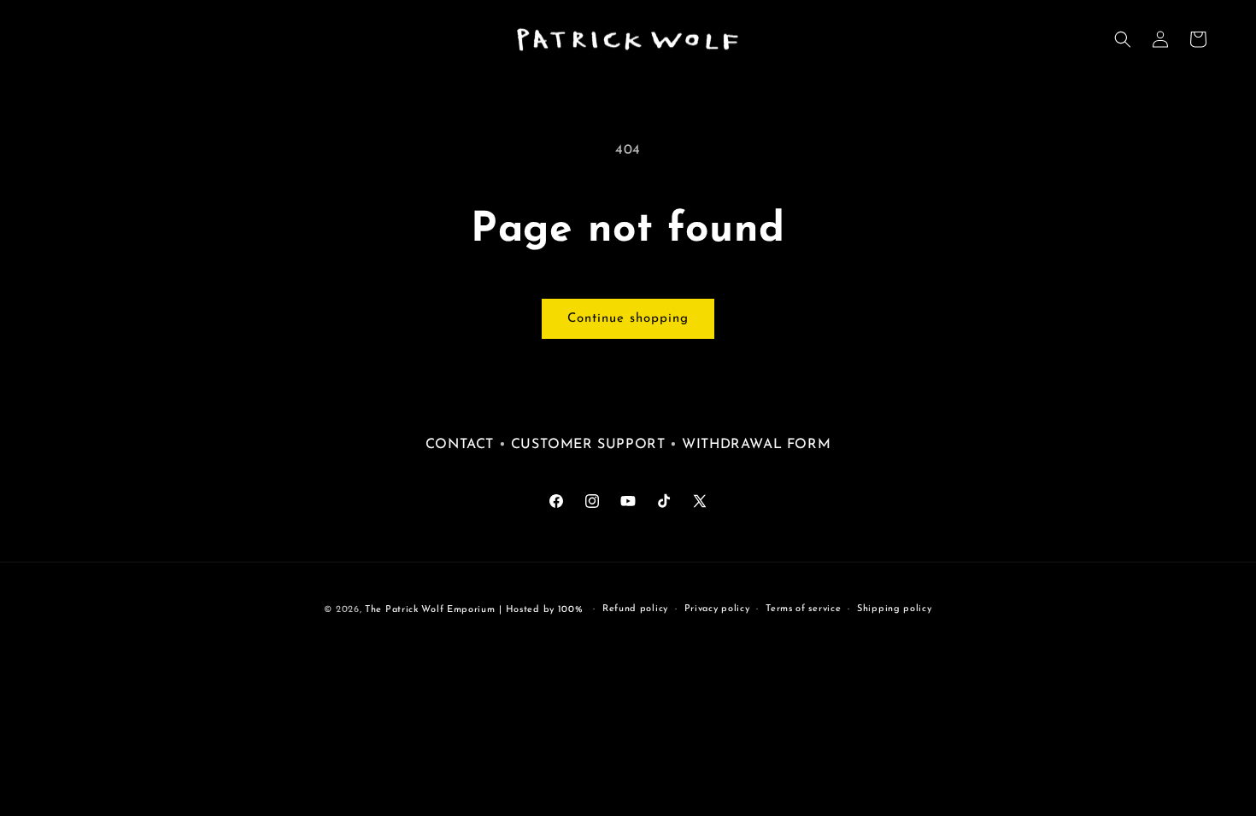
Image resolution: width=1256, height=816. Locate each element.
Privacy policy (717, 609)
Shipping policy (894, 609)
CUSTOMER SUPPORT (590, 445)
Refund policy (635, 609)
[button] (1123, 39)
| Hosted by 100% (541, 610)
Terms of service (803, 609)
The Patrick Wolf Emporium (430, 610)
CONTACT (460, 445)
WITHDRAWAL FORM (756, 445)
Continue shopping (628, 318)
